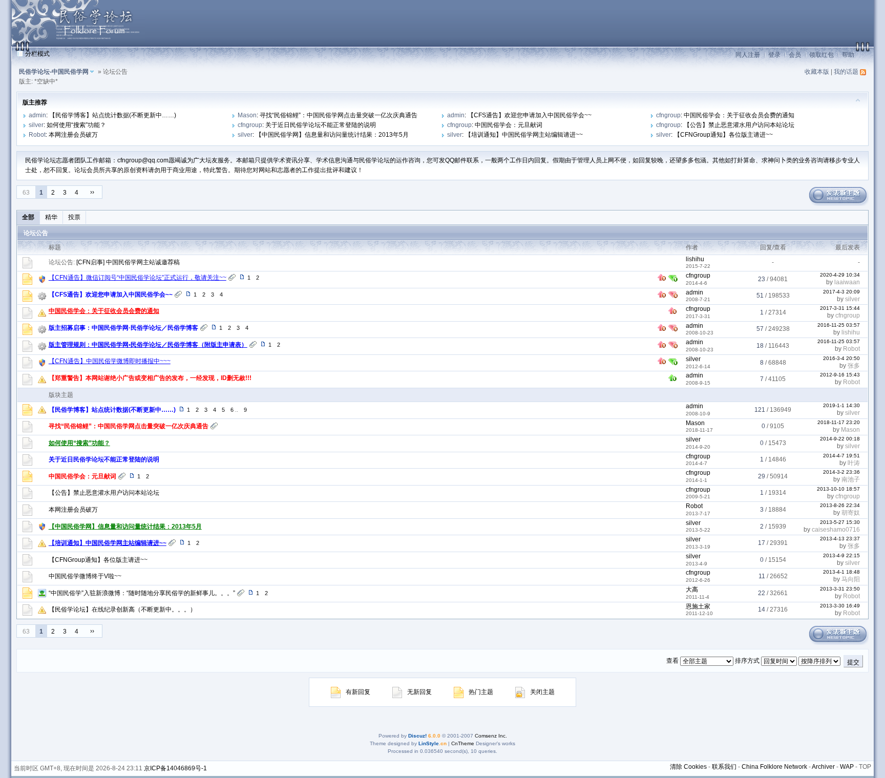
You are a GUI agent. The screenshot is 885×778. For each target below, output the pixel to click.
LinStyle (428, 743)
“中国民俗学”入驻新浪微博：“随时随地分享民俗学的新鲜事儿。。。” (142, 593)
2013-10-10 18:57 (838, 489)
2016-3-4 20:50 (841, 358)
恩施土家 (698, 606)
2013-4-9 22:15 (841, 555)
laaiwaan (847, 282)
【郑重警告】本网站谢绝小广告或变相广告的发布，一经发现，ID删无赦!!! (150, 378)
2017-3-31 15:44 (840, 308)
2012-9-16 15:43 (840, 374)
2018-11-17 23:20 (838, 422)
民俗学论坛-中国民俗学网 (54, 71)
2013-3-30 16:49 (840, 605)
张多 (854, 365)
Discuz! (417, 736)
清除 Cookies (688, 766)
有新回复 (358, 692)
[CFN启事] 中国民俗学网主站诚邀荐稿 (128, 262)
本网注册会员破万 (73, 134)
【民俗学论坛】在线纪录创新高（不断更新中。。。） (122, 609)
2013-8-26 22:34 (840, 505)
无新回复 (419, 692)
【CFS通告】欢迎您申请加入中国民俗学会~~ (530, 115)
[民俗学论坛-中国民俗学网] (78, 44)
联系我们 (724, 766)
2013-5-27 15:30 (840, 522)
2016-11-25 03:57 (838, 325)
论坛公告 (36, 233)
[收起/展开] (857, 100)
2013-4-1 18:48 (841, 572)
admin (37, 115)
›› (92, 192)
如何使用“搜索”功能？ (76, 125)
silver (36, 125)
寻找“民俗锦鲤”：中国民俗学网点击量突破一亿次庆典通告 (338, 115)
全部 (28, 217)
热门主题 (481, 692)
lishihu (695, 259)
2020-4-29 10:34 (840, 275)
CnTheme (462, 743)
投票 (74, 217)
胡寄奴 (850, 512)
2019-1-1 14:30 (841, 405)
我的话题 (846, 71)
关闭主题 (542, 692)
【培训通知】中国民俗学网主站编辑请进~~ (524, 134)
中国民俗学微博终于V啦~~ (85, 576)
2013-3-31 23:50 (840, 589)
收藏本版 (817, 71)
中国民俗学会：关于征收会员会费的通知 (739, 115)
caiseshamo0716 (836, 529)
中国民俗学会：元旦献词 (508, 125)
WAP (847, 766)
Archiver (823, 766)
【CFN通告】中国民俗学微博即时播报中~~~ (110, 361)
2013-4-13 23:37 (840, 538)
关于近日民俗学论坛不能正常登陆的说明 (320, 125)
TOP (865, 766)
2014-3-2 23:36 (841, 472)
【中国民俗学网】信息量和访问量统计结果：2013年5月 (332, 134)
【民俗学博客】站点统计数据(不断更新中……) (112, 115)
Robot (37, 134)
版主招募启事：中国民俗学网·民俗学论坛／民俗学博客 (123, 327)
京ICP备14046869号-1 (175, 768)
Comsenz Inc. (491, 736)
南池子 (850, 479)
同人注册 (747, 54)
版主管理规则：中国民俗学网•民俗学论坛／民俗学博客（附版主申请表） (148, 344)
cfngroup (668, 115)
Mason (247, 115)
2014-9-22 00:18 (840, 438)
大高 (692, 589)
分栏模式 (37, 53)
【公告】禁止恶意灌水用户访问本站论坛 (739, 125)
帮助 (848, 54)
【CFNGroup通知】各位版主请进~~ (723, 134)
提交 (853, 662)
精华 (51, 217)
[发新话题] (838, 203)
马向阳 (850, 579)
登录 (774, 54)
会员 (795, 54)
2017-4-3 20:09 (841, 292)
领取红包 (821, 54)
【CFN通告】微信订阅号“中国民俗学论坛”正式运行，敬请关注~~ (137, 277)
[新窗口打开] (27, 282)
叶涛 (854, 463)
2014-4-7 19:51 (841, 455)
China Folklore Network (774, 766)
